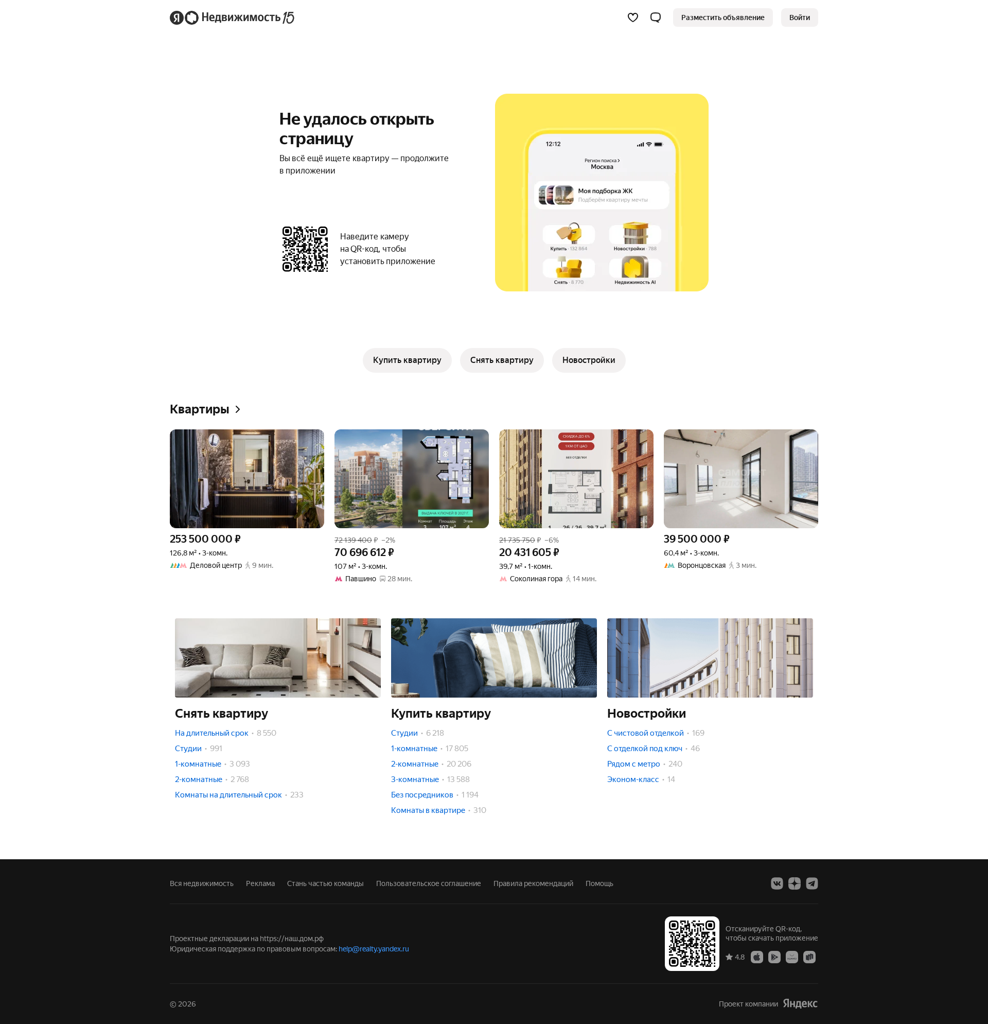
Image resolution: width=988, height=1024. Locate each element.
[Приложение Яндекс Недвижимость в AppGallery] (792, 956)
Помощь (599, 883)
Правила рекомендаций (533, 883)
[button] (655, 17)
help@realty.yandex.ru (374, 949)
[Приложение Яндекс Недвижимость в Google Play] (774, 956)
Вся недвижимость (202, 883)
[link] (799, 17)
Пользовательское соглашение (428, 883)
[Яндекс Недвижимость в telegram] (812, 883)
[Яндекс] (800, 1004)
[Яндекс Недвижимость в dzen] (794, 883)
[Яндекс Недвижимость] (233, 17)
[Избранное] (633, 17)
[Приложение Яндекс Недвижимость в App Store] (757, 956)
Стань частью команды (325, 883)
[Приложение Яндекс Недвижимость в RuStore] (809, 956)
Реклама (260, 883)
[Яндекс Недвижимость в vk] (777, 883)
